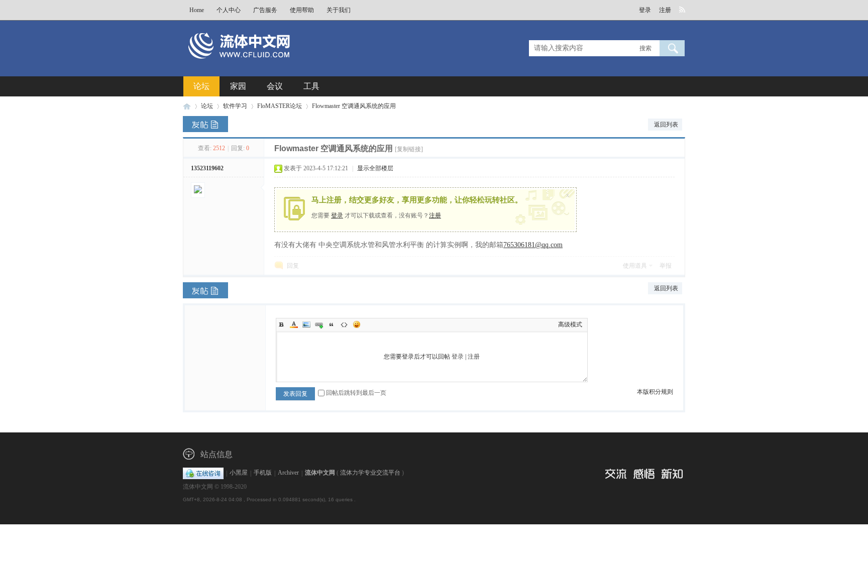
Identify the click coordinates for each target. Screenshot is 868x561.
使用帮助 (302, 10)
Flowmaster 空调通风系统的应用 (354, 105)
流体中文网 (187, 106)
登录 (645, 10)
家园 (238, 86)
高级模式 (570, 324)
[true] (672, 48)
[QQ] (203, 473)
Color (294, 324)
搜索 (645, 48)
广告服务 (265, 10)
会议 (275, 86)
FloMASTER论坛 (279, 105)
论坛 (201, 86)
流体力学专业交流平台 (370, 473)
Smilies (357, 324)
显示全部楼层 (375, 168)
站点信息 (216, 454)
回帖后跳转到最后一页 (356, 392)
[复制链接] (409, 149)
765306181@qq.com (533, 245)
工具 (311, 86)
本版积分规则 (655, 391)
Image (306, 324)
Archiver (288, 473)
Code (344, 324)
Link (319, 324)
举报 (666, 265)
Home (196, 10)
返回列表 (666, 124)
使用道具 (635, 265)
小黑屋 (239, 473)
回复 (293, 265)
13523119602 (207, 168)
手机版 (263, 473)
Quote (332, 324)
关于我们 (339, 10)
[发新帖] (205, 124)
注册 (665, 10)
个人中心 (228, 10)
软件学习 (235, 105)
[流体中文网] (272, 63)
